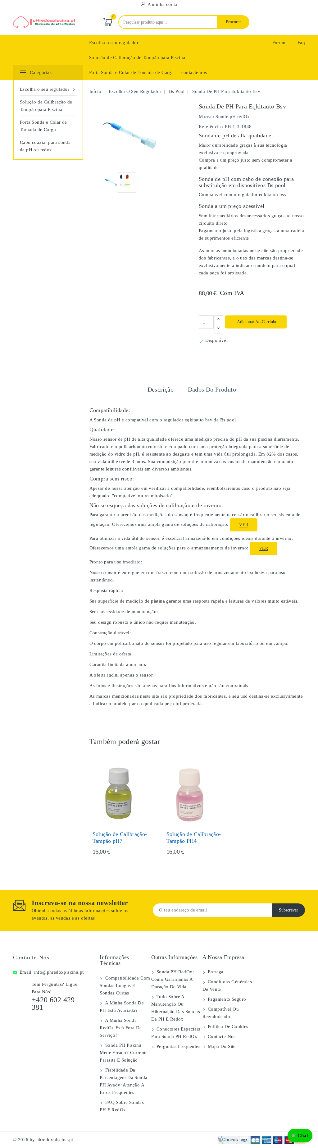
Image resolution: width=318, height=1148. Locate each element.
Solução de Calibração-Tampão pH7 (120, 837)
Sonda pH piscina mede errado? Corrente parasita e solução (124, 1053)
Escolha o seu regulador (114, 42)
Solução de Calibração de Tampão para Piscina (137, 57)
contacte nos (194, 72)
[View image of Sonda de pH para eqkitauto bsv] (112, 182)
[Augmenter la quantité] (219, 319)
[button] (300, 1135)
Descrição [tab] (161, 389)
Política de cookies (227, 1026)
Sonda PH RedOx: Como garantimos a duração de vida (172, 979)
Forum (279, 42)
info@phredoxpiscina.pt (59, 972)
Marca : (206, 116)
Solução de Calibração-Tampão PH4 (193, 837)
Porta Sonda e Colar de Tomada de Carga (131, 72)
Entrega (215, 971)
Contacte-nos (31, 957)
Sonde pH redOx (233, 116)
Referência (210, 126)
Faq (301, 42)
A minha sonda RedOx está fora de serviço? (121, 1028)
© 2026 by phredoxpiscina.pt (43, 1139)
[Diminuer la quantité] (219, 329)
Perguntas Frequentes (177, 1046)
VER (243, 524)
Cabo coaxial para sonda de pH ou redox (45, 146)
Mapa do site (221, 1046)
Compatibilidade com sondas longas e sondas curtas (125, 985)
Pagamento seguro (226, 999)
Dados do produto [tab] (212, 389)
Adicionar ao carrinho (256, 321)
